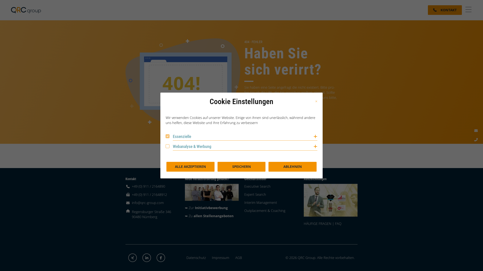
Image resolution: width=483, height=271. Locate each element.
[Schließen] (316, 101)
